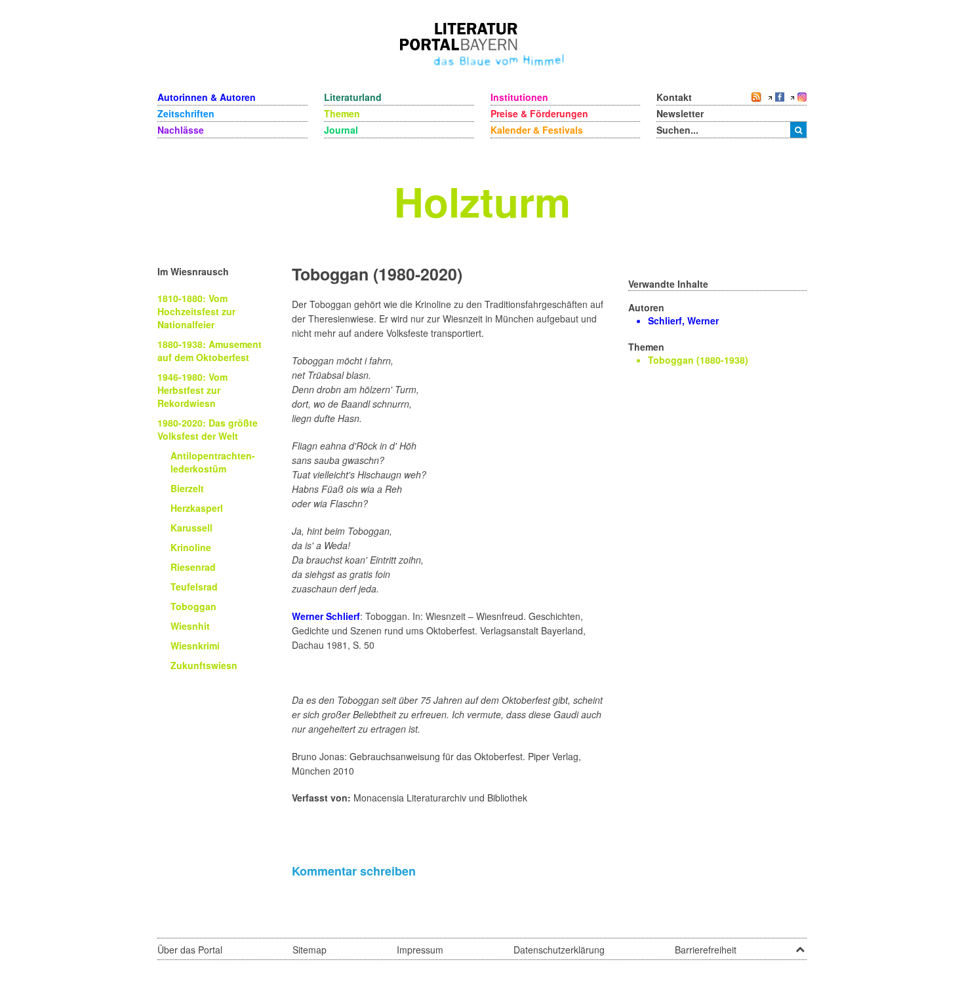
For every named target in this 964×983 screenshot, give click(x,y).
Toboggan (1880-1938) (698, 359)
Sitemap (309, 949)
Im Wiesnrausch (193, 271)
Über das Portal (189, 949)
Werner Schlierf (326, 616)
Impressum (420, 949)
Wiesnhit (190, 625)
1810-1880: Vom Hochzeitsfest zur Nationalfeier (196, 311)
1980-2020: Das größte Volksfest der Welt (207, 429)
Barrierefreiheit (705, 949)
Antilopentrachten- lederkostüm (213, 462)
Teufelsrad (194, 586)
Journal (341, 129)
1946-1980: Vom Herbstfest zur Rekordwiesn (192, 390)
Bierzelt (187, 488)
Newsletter (680, 113)
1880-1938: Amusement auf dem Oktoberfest (209, 350)
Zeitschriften (185, 113)
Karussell (191, 527)
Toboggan (193, 606)
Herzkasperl (197, 507)
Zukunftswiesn (204, 665)
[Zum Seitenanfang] (800, 945)
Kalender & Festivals (537, 129)
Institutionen (519, 97)
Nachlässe (180, 129)
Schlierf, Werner (683, 320)
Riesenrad (193, 566)
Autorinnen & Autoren (206, 97)
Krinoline (191, 547)
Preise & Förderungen (539, 113)
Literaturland (353, 97)
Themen (342, 113)
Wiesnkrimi (195, 645)
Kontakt (674, 97)
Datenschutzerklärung (559, 949)
